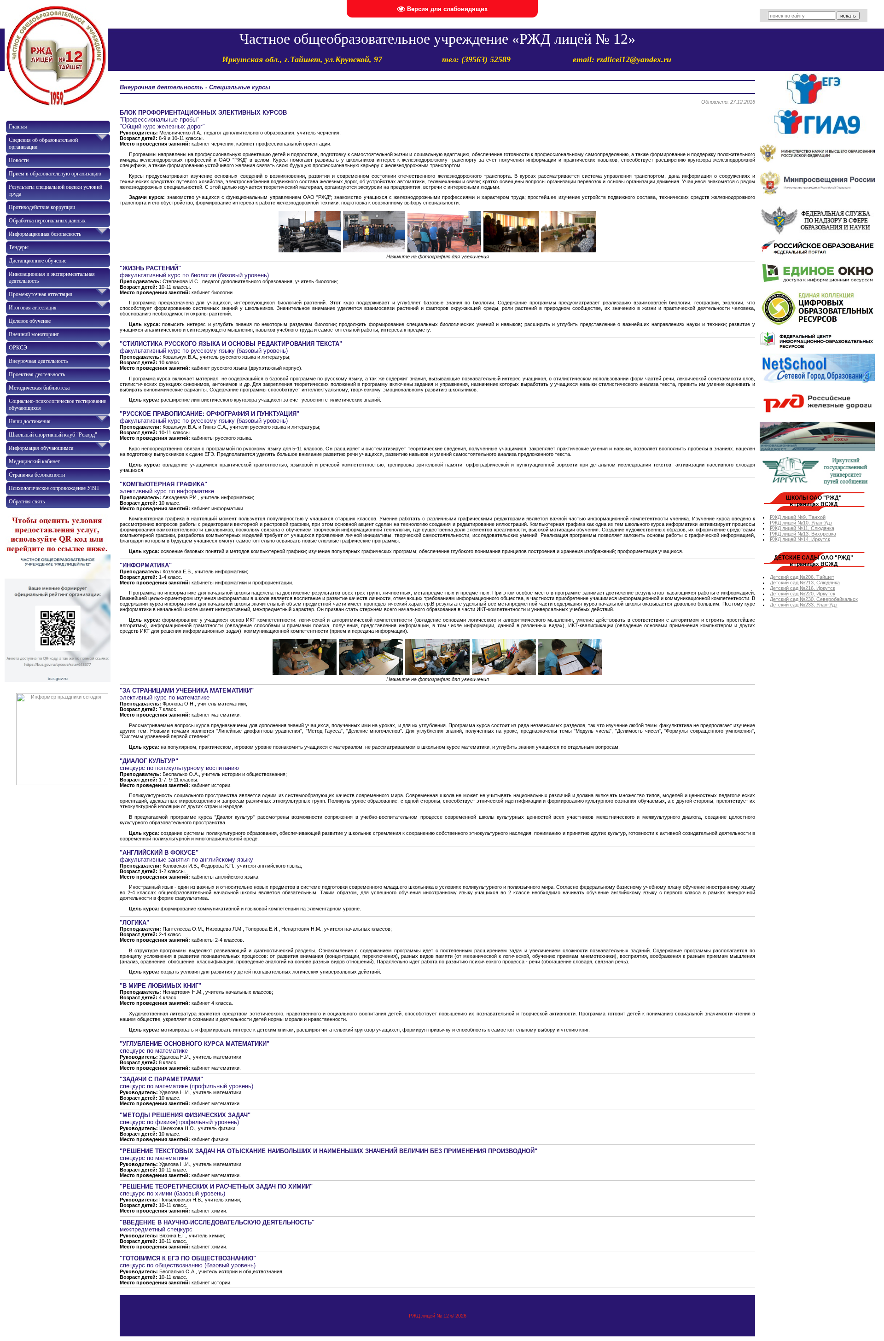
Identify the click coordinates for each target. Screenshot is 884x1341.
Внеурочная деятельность (38, 361)
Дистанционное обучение (37, 260)
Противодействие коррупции (42, 207)
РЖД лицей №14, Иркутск (800, 539)
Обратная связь (27, 501)
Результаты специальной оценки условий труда (55, 190)
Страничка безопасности (37, 475)
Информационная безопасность (45, 234)
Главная (18, 126)
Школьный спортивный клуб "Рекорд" (53, 434)
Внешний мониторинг (34, 334)
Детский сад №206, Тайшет (802, 577)
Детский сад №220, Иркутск (802, 593)
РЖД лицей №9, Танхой (798, 517)
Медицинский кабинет (34, 461)
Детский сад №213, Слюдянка (805, 582)
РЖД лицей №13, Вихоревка (803, 533)
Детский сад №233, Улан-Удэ (803, 604)
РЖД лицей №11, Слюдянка (802, 528)
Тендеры (19, 247)
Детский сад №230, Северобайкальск (814, 599)
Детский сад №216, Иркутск (802, 588)
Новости (19, 160)
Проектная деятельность (37, 374)
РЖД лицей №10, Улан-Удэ (801, 522)
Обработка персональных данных (47, 220)
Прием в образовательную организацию (55, 173)
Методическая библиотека (39, 388)
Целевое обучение (30, 321)
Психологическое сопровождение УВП (54, 488)
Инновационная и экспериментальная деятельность (52, 277)
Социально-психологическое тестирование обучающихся (57, 404)
